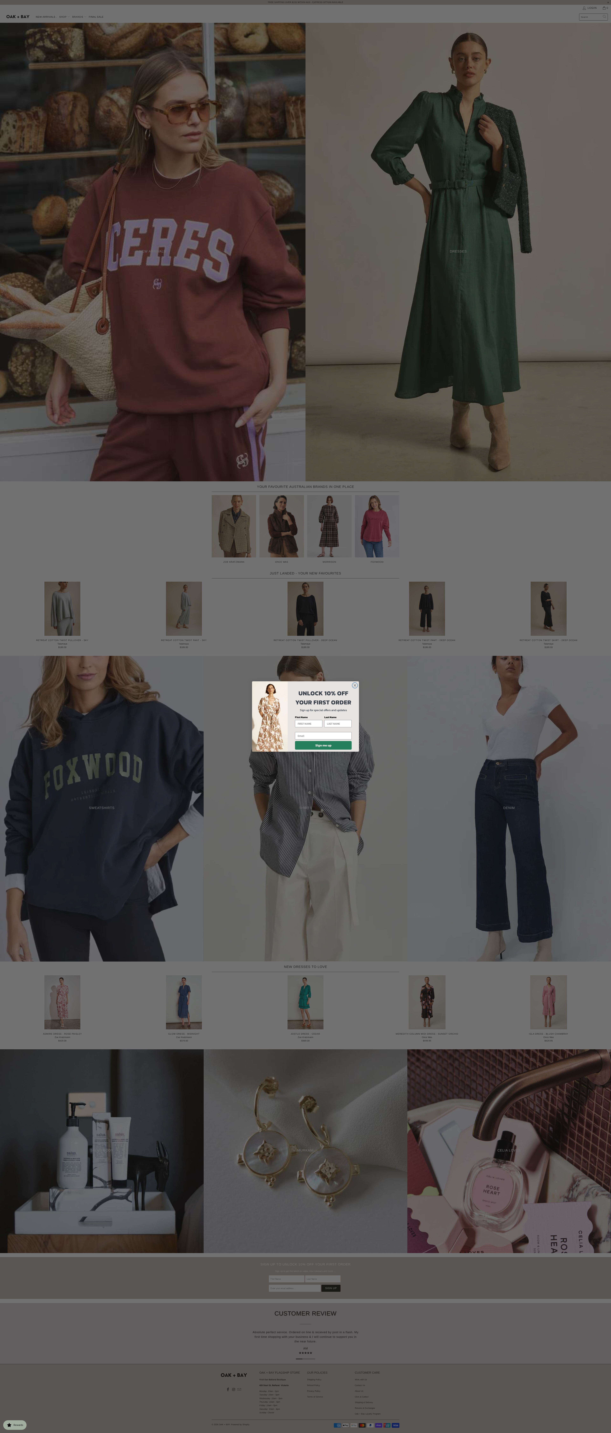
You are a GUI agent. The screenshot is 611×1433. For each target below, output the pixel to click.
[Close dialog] (355, 685)
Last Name (330, 717)
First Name (301, 717)
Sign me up (323, 745)
